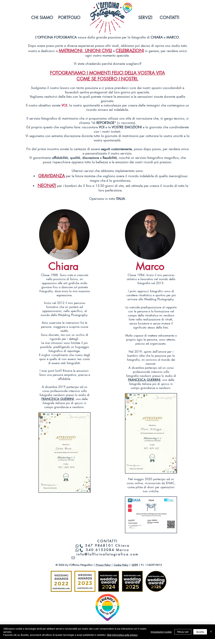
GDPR (135, 564)
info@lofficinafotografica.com (107, 554)
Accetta (200, 631)
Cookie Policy (121, 564)
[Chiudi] (211, 631)
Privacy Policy (103, 564)
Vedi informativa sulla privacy (122, 634)
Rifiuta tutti (182, 631)
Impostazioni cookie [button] (161, 631)
